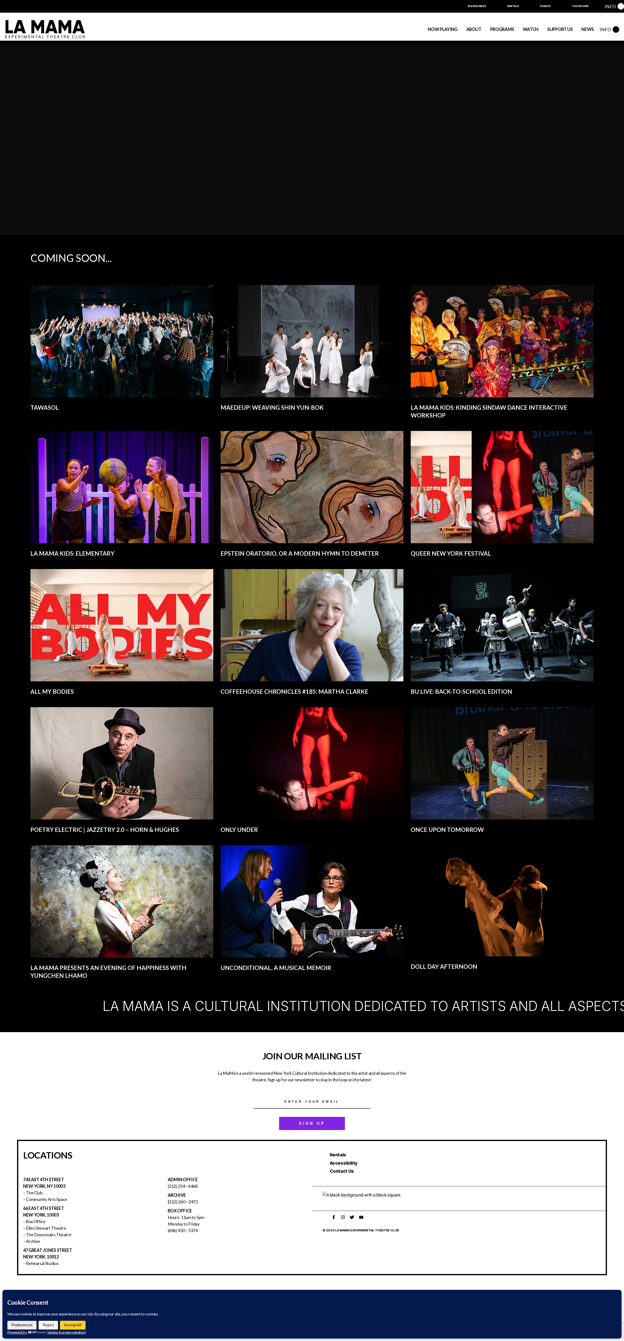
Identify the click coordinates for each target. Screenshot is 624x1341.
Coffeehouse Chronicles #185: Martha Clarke (294, 691)
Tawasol (44, 407)
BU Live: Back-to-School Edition (461, 691)
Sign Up (312, 1123)
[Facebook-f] (334, 1217)
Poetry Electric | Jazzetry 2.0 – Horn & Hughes (104, 829)
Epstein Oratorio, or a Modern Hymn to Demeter (300, 553)
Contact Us (342, 1171)
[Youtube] (361, 1217)
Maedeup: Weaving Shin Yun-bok (272, 407)
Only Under (239, 829)
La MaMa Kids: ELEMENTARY (72, 553)
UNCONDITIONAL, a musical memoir (276, 967)
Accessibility (344, 1163)
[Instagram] (343, 1217)
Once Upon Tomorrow (447, 829)
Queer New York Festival (451, 553)
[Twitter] (352, 1217)
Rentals (338, 1154)
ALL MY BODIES (52, 691)
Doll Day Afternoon (444, 966)
